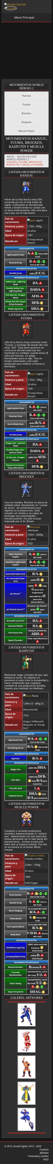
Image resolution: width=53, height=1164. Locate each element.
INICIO (10, 156)
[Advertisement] (26, 50)
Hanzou (26, 96)
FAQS (46, 1159)
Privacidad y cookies (38, 1156)
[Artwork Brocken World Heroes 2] (26, 1131)
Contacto (44, 1149)
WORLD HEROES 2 (18, 159)
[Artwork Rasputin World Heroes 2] (26, 1105)
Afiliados (44, 1152)
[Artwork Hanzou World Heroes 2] (26, 1026)
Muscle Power (26, 131)
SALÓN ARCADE (27, 156)
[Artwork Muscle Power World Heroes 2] (26, 1079)
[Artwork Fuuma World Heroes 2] (26, 1052)
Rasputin (26, 122)
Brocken (26, 113)
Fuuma (26, 104)
